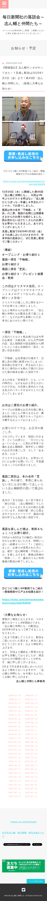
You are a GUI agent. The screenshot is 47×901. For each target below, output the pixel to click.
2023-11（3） (15, 738)
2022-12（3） (31, 757)
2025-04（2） (32, 703)
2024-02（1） (32, 730)
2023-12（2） (31, 734)
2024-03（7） (15, 730)
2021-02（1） (31, 796)
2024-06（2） (32, 722)
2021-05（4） (32, 792)
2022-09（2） (15, 765)
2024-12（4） (32, 711)
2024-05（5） (15, 726)
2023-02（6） (32, 753)
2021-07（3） (32, 788)
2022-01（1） (15, 781)
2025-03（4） (15, 707)
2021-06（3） (15, 792)
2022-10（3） (31, 761)
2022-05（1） (15, 773)
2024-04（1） (32, 726)
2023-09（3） (15, 742)
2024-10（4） (31, 715)
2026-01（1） (15, 699)
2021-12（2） (31, 781)
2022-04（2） (32, 773)
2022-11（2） (15, 761)
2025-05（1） (15, 703)
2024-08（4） (32, 719)
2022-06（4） (32, 769)
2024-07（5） (15, 722)
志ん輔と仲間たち (17, 896)
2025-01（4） (15, 711)
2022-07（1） (15, 769)
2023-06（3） (32, 746)
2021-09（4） (31, 785)
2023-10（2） (31, 738)
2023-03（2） (15, 753)
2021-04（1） (15, 796)
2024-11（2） (15, 715)
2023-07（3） (15, 746)
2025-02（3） (32, 707)
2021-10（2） (15, 785)
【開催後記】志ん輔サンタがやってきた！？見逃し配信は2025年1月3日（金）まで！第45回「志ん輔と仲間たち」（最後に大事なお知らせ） (22, 78)
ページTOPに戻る (36, 881)
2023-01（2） (15, 757)
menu (4, 6)
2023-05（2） (15, 750)
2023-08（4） (32, 742)
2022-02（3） (32, 777)
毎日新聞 (22, 832)
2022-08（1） (32, 765)
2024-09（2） (15, 719)
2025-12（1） (31, 699)
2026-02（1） (32, 695)
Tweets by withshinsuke (23, 821)
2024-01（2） (15, 734)
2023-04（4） (32, 750)
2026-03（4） (15, 695)
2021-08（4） (15, 788)
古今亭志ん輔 (8, 832)
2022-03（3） (15, 777)
